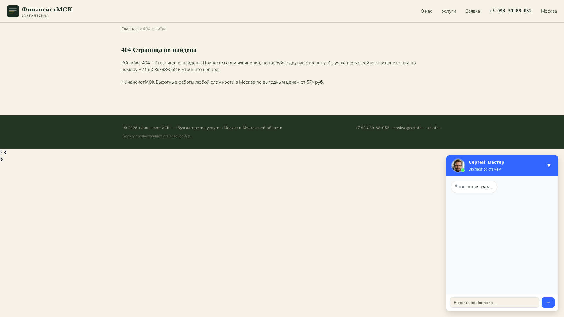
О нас (426, 11)
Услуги (449, 11)
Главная (129, 28)
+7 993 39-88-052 (510, 11)
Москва (549, 11)
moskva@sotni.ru (408, 127)
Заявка (473, 11)
